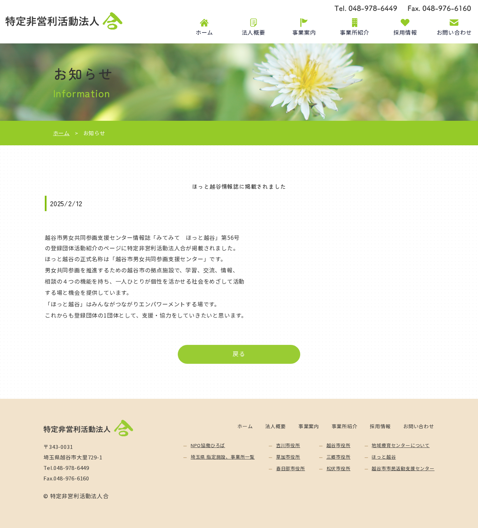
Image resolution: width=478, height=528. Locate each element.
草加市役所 (288, 456)
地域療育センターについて (401, 445)
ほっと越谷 (384, 456)
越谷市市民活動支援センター (403, 468)
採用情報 (405, 32)
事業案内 (304, 32)
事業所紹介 (354, 32)
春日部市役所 (290, 468)
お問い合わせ (454, 32)
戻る (239, 353)
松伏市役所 (338, 468)
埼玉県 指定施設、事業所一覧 (223, 456)
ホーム (204, 32)
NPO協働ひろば (208, 445)
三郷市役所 (338, 456)
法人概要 (253, 32)
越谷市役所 (338, 445)
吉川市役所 (288, 445)
